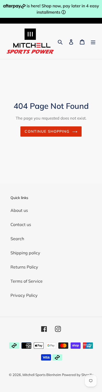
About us (19, 210)
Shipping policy (25, 252)
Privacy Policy (24, 295)
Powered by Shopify (77, 375)
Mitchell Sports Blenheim (41, 375)
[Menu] (93, 41)
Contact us (20, 224)
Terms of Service (26, 281)
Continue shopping (47, 131)
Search (17, 238)
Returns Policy (24, 267)
